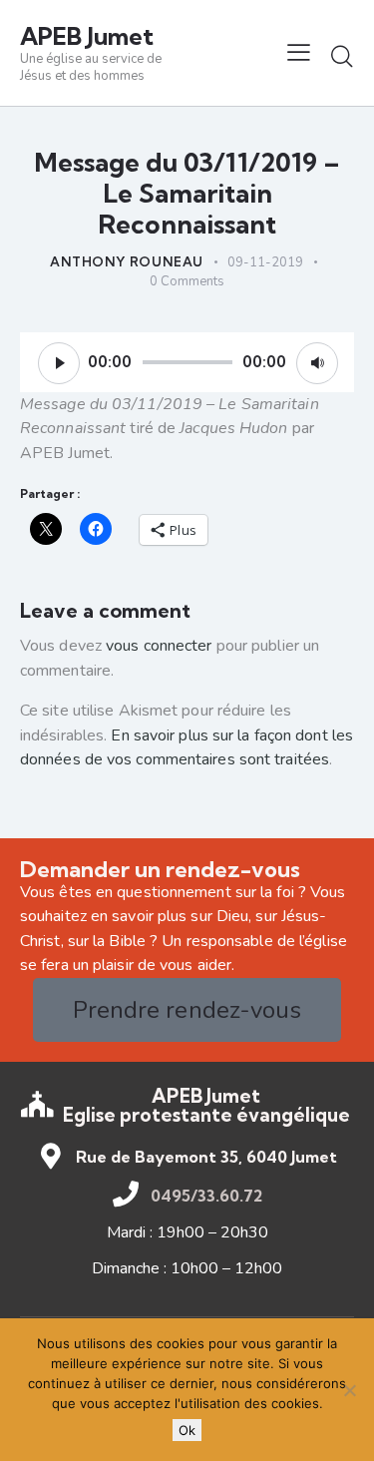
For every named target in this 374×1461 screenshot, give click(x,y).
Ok (187, 1430)
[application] (187, 362)
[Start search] (342, 56)
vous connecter (158, 646)
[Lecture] (59, 363)
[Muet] (317, 363)
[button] (298, 53)
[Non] (349, 1390)
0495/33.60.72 (206, 1196)
